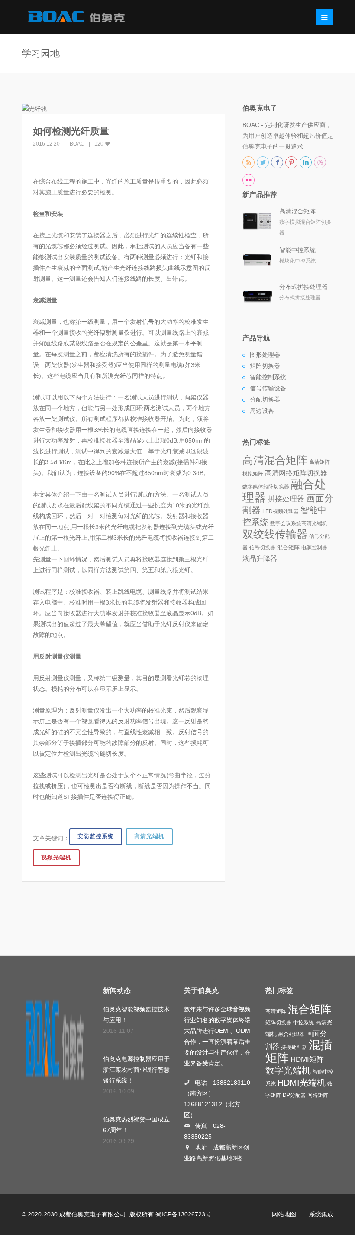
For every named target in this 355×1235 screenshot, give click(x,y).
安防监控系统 (95, 836)
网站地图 (284, 1214)
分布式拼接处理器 (303, 286)
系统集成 (321, 1214)
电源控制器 (314, 548)
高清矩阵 (319, 462)
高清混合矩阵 (297, 211)
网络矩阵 (317, 1095)
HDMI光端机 (302, 1082)
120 (99, 144)
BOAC (77, 144)
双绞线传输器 (274, 534)
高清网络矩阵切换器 (296, 473)
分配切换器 (265, 399)
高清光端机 (149, 836)
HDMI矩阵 (307, 1059)
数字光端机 (288, 1070)
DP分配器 (294, 1095)
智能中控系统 (297, 250)
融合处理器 (291, 1034)
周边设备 (262, 410)
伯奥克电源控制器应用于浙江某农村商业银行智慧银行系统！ (136, 1069)
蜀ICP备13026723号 (183, 1214)
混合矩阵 (288, 547)
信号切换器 (262, 548)
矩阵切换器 (265, 365)
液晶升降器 (259, 558)
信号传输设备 (268, 388)
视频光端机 (56, 857)
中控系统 (303, 1023)
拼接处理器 (286, 498)
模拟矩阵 (252, 474)
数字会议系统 (285, 523)
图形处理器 (265, 354)
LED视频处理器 (280, 511)
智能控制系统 (268, 377)
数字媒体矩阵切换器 (265, 487)
